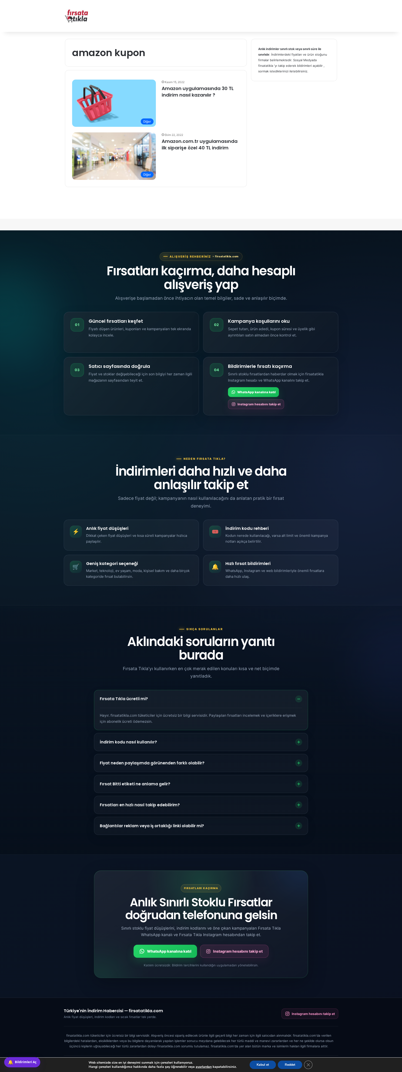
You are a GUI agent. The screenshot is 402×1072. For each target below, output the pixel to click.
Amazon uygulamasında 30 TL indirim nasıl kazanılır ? (198, 91)
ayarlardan (204, 1067)
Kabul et (263, 1064)
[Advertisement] (247, 15)
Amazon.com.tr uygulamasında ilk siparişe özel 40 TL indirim (200, 144)
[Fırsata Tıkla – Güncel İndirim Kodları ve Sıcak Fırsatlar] (76, 16)
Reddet (290, 1064)
